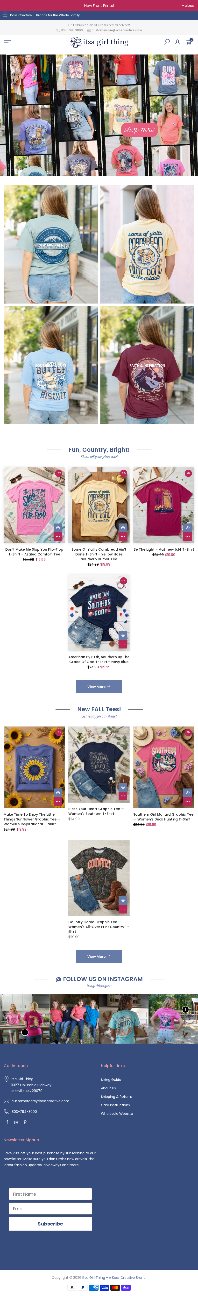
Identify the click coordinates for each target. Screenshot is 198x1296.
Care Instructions (115, 1105)
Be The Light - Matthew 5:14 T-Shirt (164, 549)
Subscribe (50, 1223)
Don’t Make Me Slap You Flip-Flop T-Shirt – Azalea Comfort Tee (34, 552)
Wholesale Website (117, 1113)
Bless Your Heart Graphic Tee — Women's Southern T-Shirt (96, 811)
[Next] (189, 1019)
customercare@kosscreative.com (117, 30)
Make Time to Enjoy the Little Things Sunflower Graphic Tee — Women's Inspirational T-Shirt (32, 819)
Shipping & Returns (117, 1096)
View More (96, 686)
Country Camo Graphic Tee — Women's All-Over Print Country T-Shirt (98, 927)
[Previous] (8, 1019)
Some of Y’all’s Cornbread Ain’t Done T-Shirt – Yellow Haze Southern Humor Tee (98, 554)
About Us (108, 1088)
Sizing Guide (111, 1079)
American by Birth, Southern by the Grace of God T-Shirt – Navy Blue (98, 659)
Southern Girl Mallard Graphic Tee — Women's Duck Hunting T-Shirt (163, 817)
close (189, 5)
